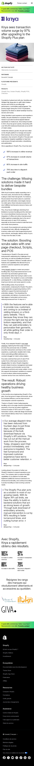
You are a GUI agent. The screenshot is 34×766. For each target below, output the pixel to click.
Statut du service (8, 723)
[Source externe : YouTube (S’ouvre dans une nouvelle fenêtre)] (12, 757)
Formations (6, 695)
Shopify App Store (9, 674)
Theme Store (7, 670)
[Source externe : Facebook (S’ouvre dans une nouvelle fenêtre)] (4, 757)
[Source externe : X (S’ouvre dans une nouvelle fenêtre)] (8, 757)
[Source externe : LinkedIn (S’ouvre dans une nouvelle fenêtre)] (25, 757)
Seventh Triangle (7, 77)
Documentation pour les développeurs (15, 667)
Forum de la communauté (11, 716)
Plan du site (6, 749)
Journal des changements (11, 702)
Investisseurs (7, 656)
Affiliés (5, 681)
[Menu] (32, 3)
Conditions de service (9, 739)
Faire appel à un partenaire (11, 720)
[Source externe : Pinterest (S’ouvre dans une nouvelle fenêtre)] (29, 757)
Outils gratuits (7, 698)
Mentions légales (8, 742)
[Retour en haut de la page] (5, 637)
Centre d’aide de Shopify (10, 713)
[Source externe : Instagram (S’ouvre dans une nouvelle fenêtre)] (16, 757)
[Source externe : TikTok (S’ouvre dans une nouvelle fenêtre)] (21, 757)
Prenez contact (22, 3)
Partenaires (6, 677)
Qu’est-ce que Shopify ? (10, 649)
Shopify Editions (8, 653)
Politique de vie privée (9, 746)
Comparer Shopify (8, 691)
